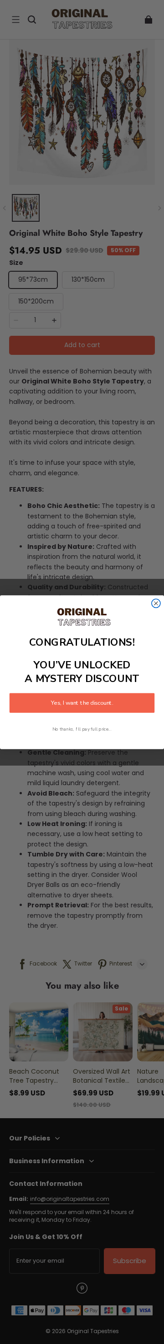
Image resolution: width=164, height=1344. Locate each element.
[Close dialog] (156, 603)
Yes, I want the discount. (82, 703)
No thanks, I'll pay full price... (82, 729)
